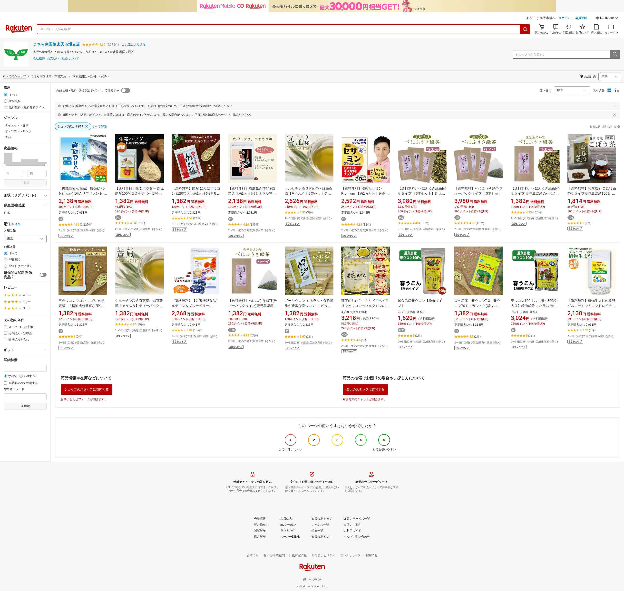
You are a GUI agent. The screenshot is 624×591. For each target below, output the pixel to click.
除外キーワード (14, 389)
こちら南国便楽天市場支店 (56, 44)
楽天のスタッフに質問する (365, 389)
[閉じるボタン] (614, 106)
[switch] (43, 275)
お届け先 (10, 230)
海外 (18, 224)
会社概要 (39, 58)
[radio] (5, 94)
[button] (607, 18)
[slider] (4, 165)
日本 (7, 213)
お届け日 (10, 246)
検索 (27, 182)
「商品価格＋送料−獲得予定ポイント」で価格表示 (86, 90)
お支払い (53, 58)
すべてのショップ (14, 76)
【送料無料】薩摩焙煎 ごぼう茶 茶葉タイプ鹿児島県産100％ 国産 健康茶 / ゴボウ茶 (591, 193)
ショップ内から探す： (530, 54)
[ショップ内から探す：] (615, 54)
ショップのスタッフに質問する (86, 389)
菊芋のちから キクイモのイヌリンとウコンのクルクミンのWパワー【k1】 (365, 306)
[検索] (525, 29)
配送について (70, 58)
